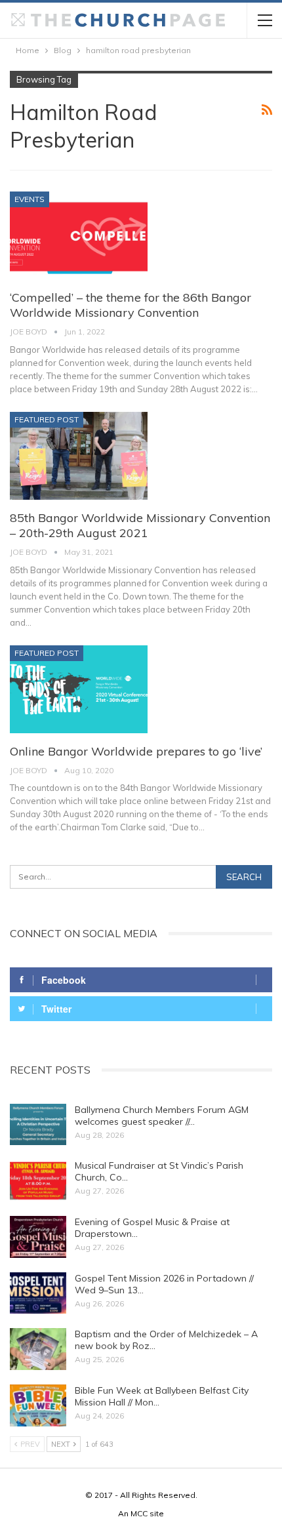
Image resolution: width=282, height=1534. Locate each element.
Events (29, 199)
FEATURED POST (46, 419)
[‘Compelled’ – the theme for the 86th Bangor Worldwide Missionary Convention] (79, 235)
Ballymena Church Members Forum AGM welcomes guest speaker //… (162, 1115)
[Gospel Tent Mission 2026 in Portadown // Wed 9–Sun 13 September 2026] (38, 1293)
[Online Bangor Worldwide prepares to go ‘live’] (79, 689)
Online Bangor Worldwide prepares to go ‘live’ (136, 751)
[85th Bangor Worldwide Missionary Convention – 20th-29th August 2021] (79, 456)
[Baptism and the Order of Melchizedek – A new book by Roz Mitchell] (38, 1349)
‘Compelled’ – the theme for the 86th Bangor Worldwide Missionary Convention (130, 305)
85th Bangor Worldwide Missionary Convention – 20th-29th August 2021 (140, 525)
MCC (139, 1513)
